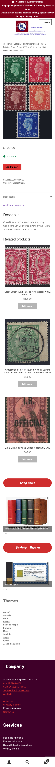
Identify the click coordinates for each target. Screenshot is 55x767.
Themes (10, 601)
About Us (8, 701)
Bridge (6, 621)
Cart (42, 760)
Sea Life (7, 634)
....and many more (11, 643)
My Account (9, 762)
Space (6, 640)
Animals (7, 615)
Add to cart (12, 166)
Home (9, 43)
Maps (5, 631)
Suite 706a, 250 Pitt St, (14, 686)
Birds (5, 618)
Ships (6, 637)
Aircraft (6, 612)
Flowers (7, 627)
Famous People (10, 624)
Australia (7, 694)
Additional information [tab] (14, 205)
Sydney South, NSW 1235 (16, 690)
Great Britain (19, 182)
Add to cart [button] (27, 306)
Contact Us (8, 711)
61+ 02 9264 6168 (12, 683)
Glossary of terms (12, 704)
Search (27, 762)
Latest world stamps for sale (26, 43)
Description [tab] (9, 196)
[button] (47, 59)
